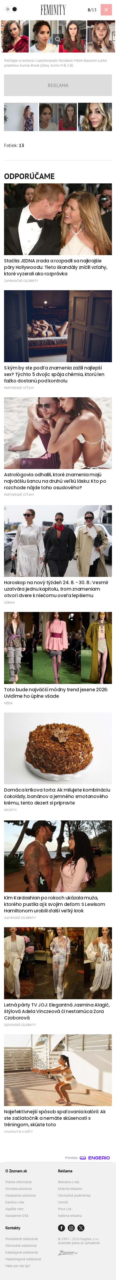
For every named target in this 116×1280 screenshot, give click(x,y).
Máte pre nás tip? (17, 1266)
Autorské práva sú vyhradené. (79, 1243)
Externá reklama (70, 1188)
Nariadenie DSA (17, 1215)
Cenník (63, 1202)
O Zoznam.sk (16, 1170)
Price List (64, 1209)
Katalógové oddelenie (21, 1252)
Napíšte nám (14, 1209)
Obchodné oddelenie (21, 1245)
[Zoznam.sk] (67, 1254)
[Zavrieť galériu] (106, 9)
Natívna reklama (70, 1215)
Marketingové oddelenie (23, 1259)
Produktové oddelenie (21, 1239)
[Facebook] (61, 1228)
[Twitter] (80, 1228)
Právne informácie (18, 1182)
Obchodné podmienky (74, 1195)
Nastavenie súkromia (20, 1195)
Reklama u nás (68, 1182)
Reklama (65, 1170)
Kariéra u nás (14, 1202)
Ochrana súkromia (18, 1188)
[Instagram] (71, 1228)
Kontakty (12, 1227)
